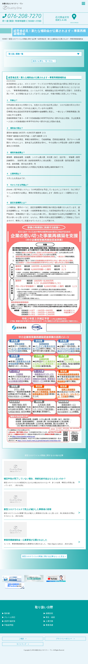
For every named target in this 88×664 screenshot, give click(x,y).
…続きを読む (19, 485)
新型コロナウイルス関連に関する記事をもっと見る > (44, 556)
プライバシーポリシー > (65, 639)
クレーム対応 (9, 617)
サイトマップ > (23, 644)
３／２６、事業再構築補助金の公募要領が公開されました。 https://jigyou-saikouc (33, 544)
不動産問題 (8, 625)
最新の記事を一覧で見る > (44, 61)
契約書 (7, 613)
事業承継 (49, 625)
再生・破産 (50, 617)
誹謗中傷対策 (9, 621)
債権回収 (49, 613)
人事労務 (49, 621)
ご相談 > (22, 639)
